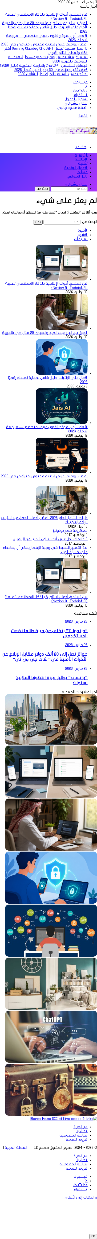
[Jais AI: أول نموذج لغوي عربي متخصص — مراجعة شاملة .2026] (62, 423)
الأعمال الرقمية (76, 168)
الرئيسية (81, 155)
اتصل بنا (82, 1131)
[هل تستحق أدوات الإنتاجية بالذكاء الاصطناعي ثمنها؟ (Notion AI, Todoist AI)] (62, 279)
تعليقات (81, 239)
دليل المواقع (77, 176)
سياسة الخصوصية (74, 1135)
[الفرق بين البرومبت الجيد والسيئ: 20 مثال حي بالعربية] (62, 328)
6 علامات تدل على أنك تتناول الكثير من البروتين (50, 539)
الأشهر (83, 235)
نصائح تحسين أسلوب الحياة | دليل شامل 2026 (53, 74)
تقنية (83, 163)
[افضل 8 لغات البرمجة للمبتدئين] (51, 955)
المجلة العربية (15, 1148)
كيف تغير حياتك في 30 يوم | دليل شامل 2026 (51, 70)
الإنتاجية (81, 159)
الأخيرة (83, 230)
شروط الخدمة (77, 1139)
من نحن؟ (80, 1127)
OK (93, 1236)
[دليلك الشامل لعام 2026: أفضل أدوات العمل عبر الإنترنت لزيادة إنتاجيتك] (62, 513)
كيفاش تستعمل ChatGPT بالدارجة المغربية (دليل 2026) (44, 65)
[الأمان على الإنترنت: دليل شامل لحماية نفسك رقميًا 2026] (62, 373)
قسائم (82, 172)
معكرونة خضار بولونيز (70, 531)
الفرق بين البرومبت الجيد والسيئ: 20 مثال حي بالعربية (45, 23)
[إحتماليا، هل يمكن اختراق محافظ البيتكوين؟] (51, 1114)
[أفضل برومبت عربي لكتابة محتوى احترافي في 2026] (62, 472)
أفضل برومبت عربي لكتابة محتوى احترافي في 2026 (44, 44)
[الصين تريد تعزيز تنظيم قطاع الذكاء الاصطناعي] (51, 1061)
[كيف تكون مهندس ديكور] (51, 1008)
